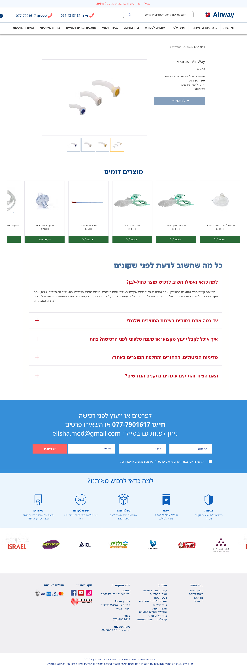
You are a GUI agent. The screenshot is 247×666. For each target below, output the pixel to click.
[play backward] (4, 545)
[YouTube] (81, 593)
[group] (123, 211)
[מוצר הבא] (13, 212)
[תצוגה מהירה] (220, 201)
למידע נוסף (199, 88)
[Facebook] (73, 593)
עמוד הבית (199, 47)
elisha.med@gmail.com (86, 433)
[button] (17, 545)
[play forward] (242, 545)
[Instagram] (89, 593)
